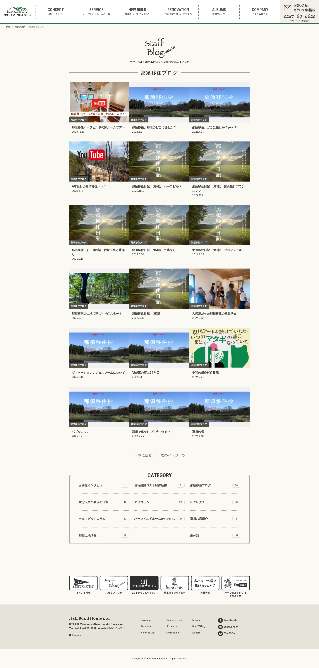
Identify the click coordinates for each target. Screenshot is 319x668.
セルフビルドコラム (102, 518)
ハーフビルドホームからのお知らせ (158, 518)
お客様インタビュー (102, 485)
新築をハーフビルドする (137, 11)
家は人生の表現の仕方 (102, 502)
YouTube (230, 633)
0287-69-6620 (116, 628)
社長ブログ (20, 26)
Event (196, 632)
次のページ (169, 455)
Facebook (230, 620)
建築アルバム (219, 11)
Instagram (231, 626)
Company (172, 632)
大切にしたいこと (56, 11)
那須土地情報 (102, 535)
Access (76, 635)
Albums (171, 626)
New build (147, 632)
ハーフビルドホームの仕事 (96, 11)
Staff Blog (198, 626)
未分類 (214, 535)
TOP (8, 26)
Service (145, 626)
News (196, 620)
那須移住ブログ (214, 485)
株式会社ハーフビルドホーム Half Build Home (17, 11)
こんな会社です (260, 11)
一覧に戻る (143, 455)
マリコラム (158, 502)
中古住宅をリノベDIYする (178, 11)
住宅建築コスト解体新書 (157, 485)
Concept (146, 620)
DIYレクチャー (214, 502)
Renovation (174, 620)
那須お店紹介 (213, 518)
